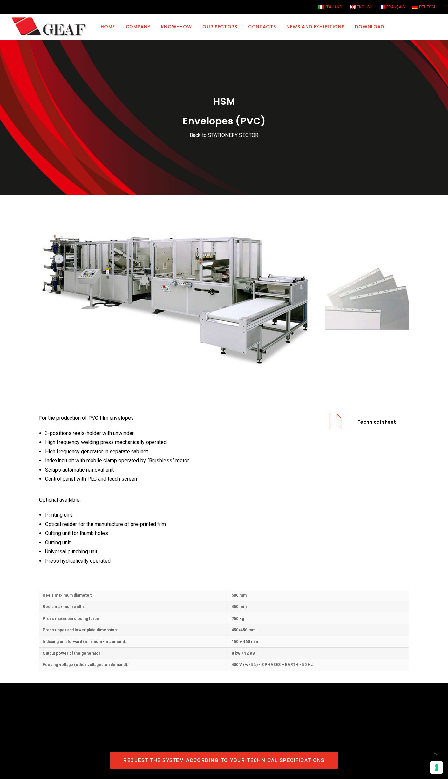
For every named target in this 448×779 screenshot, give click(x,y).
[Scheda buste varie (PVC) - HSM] (335, 426)
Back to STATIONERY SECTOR (224, 135)
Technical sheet (376, 422)
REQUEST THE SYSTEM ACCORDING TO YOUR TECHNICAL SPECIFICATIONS (224, 760)
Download (369, 26)
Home (108, 26)
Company (138, 26)
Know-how (176, 26)
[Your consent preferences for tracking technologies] (436, 767)
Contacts (262, 26)
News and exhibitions (315, 26)
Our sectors (219, 26)
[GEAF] (51, 26)
